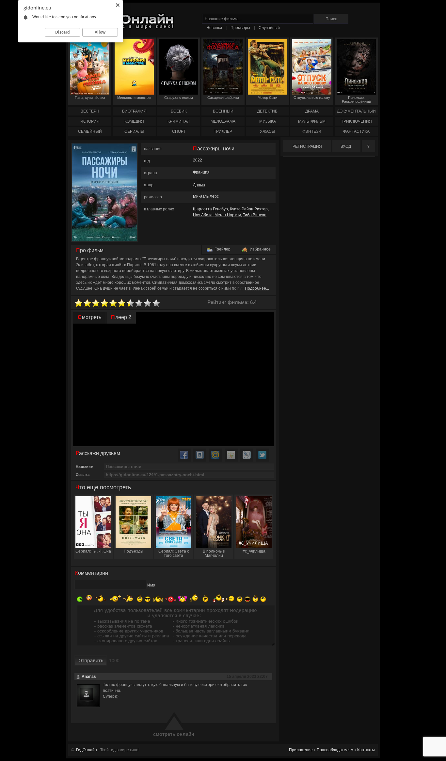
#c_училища (254, 551)
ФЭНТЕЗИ (311, 131)
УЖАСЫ (267, 131)
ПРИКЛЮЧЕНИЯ (356, 121)
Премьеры (240, 27)
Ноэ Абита (203, 215)
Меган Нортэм (228, 215)
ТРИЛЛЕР (223, 131)
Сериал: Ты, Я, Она (93, 551)
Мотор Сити (267, 97)
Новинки (214, 27)
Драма (199, 185)
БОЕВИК (179, 111)
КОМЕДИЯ (134, 121)
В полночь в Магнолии (214, 553)
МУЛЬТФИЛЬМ (312, 121)
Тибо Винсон (254, 215)
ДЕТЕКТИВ (267, 111)
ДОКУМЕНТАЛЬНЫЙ (356, 111)
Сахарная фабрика (223, 97)
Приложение (301, 750)
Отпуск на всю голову (312, 97)
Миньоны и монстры (134, 97)
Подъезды (133, 551)
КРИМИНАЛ (178, 121)
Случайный (269, 27)
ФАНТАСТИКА (356, 131)
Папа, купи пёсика (90, 97)
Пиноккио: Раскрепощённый (356, 99)
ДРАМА (312, 111)
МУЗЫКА (267, 121)
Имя (151, 585)
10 (156, 303)
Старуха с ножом (178, 97)
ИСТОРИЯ (90, 121)
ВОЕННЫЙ (223, 111)
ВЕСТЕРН (90, 111)
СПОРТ (178, 131)
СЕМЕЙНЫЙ (90, 131)
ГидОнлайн (86, 750)
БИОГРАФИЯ (134, 111)
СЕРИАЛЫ (134, 131)
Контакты (366, 750)
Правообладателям (335, 750)
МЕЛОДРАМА (223, 121)
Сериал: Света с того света (173, 553)
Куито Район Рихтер (249, 209)
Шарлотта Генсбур (210, 209)
